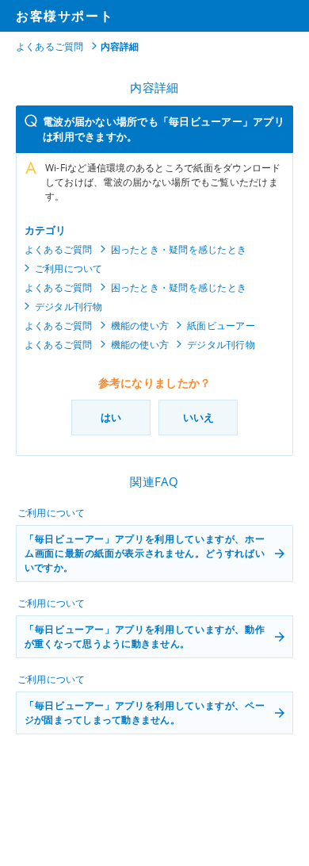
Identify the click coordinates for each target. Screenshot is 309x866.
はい (111, 417)
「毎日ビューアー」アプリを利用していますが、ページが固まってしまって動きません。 (145, 712)
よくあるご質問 (50, 46)
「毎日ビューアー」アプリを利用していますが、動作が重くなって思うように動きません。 (145, 636)
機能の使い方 (140, 325)
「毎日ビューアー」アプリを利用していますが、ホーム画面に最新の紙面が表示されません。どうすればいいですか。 (145, 553)
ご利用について (69, 268)
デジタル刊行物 (69, 306)
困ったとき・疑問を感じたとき (178, 249)
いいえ (198, 417)
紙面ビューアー (221, 325)
